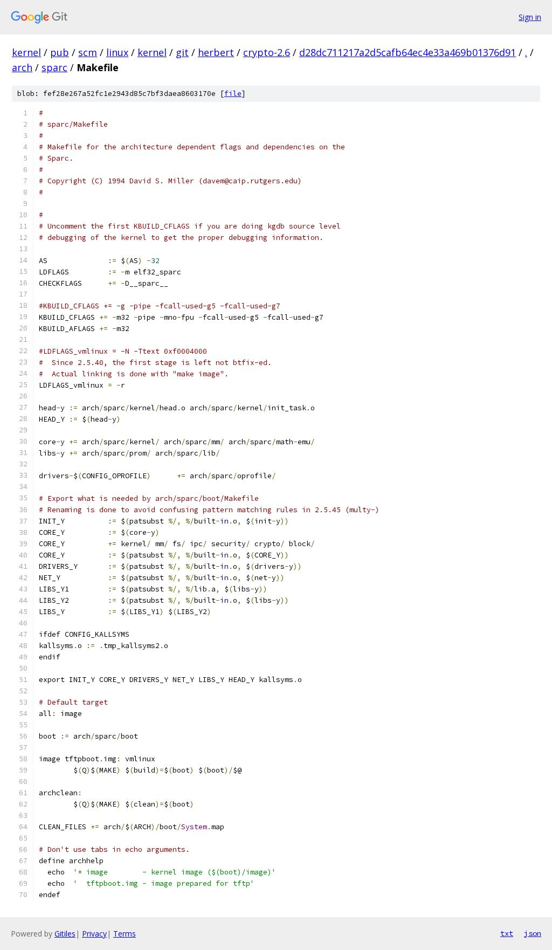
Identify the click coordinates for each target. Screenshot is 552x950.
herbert (216, 52)
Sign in (530, 17)
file (233, 93)
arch (22, 67)
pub (59, 52)
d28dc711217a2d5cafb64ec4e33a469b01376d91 (407, 52)
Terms (124, 933)
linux (117, 52)
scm (87, 52)
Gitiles (64, 933)
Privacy (94, 933)
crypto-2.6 (266, 52)
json (532, 933)
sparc (54, 67)
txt (506, 933)
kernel (26, 52)
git (182, 52)
